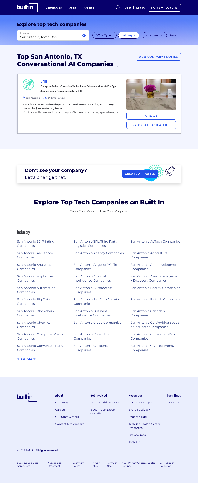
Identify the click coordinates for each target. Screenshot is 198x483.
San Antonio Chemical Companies (34, 325)
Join (128, 7)
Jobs (72, 7)
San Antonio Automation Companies (36, 290)
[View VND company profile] (99, 103)
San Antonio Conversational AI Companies (40, 348)
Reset (174, 35)
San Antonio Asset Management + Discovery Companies (156, 278)
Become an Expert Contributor (102, 411)
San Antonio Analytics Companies (34, 267)
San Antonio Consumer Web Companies (153, 336)
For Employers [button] (164, 7)
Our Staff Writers (67, 416)
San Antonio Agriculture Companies (149, 255)
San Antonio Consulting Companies (92, 336)
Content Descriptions (69, 424)
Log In (140, 7)
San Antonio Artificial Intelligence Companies (92, 278)
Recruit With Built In (104, 402)
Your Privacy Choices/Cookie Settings (138, 464)
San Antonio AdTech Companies (155, 241)
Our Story (62, 402)
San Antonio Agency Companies (99, 253)
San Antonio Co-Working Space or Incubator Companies (155, 325)
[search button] (118, 7)
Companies (54, 7)
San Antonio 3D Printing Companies (35, 244)
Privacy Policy (95, 464)
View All (25, 358)
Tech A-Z (134, 442)
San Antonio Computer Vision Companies (40, 336)
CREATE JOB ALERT (153, 125)
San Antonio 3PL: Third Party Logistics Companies (95, 244)
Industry (127, 35)
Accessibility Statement (55, 464)
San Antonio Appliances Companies (35, 278)
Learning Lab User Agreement (27, 464)
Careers (60, 409)
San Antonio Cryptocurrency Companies (153, 348)
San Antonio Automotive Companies (93, 290)
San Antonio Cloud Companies (97, 322)
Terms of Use (112, 464)
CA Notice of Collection (167, 464)
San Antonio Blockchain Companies (35, 313)
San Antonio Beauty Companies (155, 288)
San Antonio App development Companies (155, 267)
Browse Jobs (137, 435)
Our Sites (173, 402)
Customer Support (141, 402)
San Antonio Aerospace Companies (35, 255)
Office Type (104, 35)
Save (153, 115)
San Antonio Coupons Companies (91, 348)
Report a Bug (138, 416)
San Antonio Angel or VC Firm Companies (96, 267)
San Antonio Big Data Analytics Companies (97, 302)
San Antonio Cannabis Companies (148, 313)
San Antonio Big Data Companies (33, 302)
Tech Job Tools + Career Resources (144, 426)
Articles (89, 7)
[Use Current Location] (84, 35)
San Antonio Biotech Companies (156, 299)
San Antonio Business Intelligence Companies (92, 313)
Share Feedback (139, 409)
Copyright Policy (78, 464)
